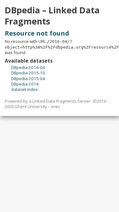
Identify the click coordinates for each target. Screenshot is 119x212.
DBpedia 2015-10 (28, 73)
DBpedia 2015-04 (28, 78)
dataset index (24, 89)
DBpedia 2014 (25, 84)
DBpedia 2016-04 (28, 67)
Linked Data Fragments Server (61, 101)
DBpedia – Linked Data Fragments (52, 15)
